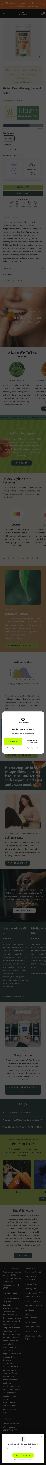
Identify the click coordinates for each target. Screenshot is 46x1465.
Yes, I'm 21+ (13, 741)
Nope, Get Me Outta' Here (32, 741)
